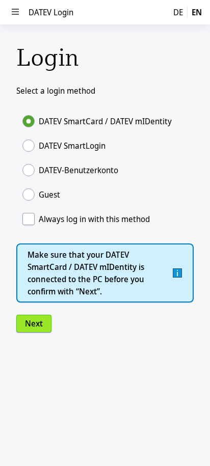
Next (34, 323)
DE (178, 12)
